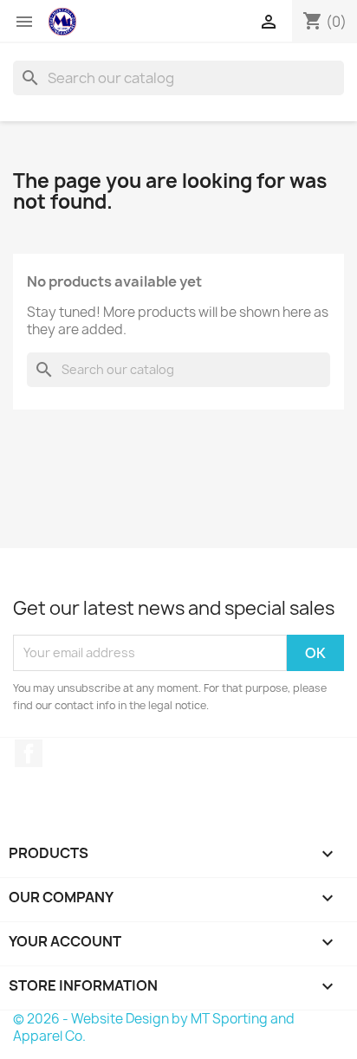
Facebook (28, 753)
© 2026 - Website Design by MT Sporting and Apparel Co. (154, 1027)
